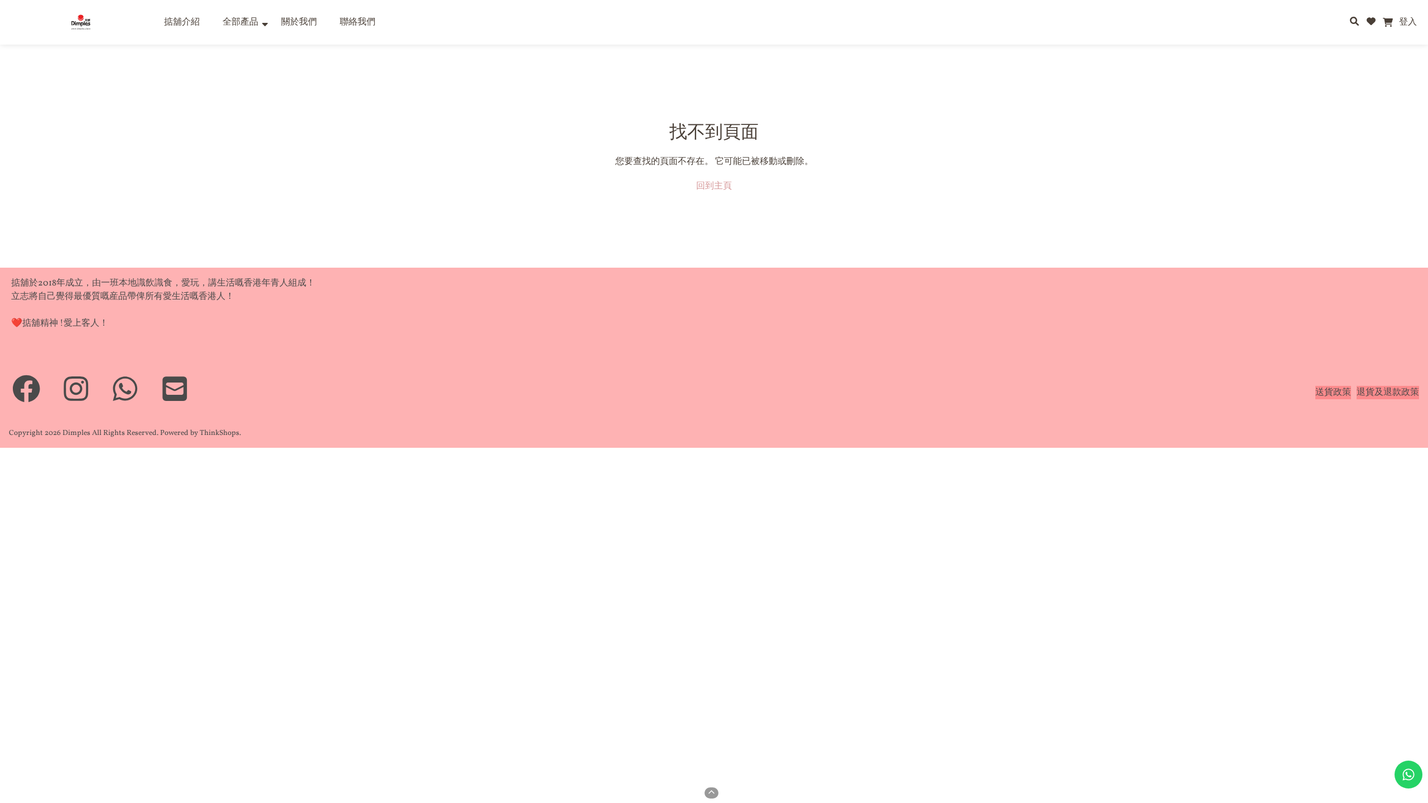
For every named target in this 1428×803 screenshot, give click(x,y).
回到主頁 (714, 186)
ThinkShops (219, 433)
